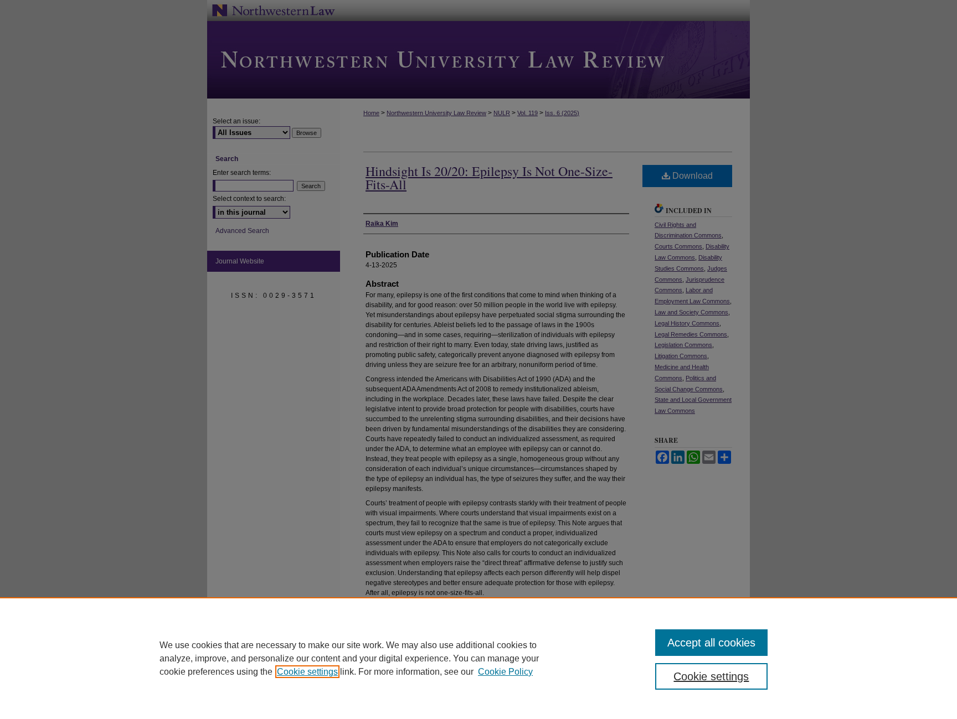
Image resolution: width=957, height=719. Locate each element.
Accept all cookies (711, 643)
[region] (478, 658)
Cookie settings (307, 671)
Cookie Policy (505, 671)
